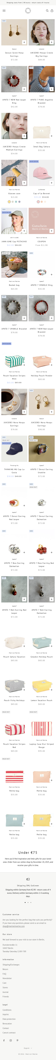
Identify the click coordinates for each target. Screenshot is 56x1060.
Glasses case (14, 193)
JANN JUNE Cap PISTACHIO (14, 241)
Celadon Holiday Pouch (42, 656)
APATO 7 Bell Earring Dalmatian (42, 611)
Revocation (7, 1023)
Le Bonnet (41, 189)
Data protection (9, 1019)
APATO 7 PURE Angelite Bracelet (41, 101)
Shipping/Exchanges (11, 964)
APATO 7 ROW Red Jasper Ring (14, 101)
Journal (5, 992)
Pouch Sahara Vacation (14, 656)
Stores (5, 987)
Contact (6, 1028)
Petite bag (14, 790)
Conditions (7, 1010)
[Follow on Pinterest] (17, 1040)
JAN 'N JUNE (14, 237)
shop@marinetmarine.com (14, 926)
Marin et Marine (41, 143)
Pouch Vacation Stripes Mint (14, 377)
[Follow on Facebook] (4, 1040)
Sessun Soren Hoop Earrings (14, 54)
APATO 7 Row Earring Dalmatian (14, 564)
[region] (28, 888)
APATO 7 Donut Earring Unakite (41, 471)
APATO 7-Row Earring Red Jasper (41, 564)
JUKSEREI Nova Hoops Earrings (14, 424)
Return (5, 969)
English (27, 1048)
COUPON (42, 241)
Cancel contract (9, 1032)
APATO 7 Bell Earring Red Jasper (14, 611)
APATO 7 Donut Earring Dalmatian (41, 518)
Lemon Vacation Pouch (41, 700)
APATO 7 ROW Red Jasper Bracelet (42, 330)
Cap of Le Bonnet (41, 193)
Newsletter (7, 978)
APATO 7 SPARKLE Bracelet (14, 328)
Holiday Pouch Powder (41, 375)
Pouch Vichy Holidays (14, 700)
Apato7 (14, 96)
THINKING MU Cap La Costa (14, 471)
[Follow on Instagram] (10, 1040)
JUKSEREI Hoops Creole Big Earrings (41, 54)
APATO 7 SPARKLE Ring (42, 285)
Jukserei (41, 49)
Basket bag (14, 285)
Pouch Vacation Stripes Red (14, 745)
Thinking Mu (14, 465)
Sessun (14, 49)
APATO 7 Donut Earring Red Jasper (14, 518)
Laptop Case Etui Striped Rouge (42, 745)
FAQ (4, 974)
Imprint (6, 1014)
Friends (6, 996)
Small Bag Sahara (41, 146)
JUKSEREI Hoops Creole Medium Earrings (14, 148)
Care (4, 983)
